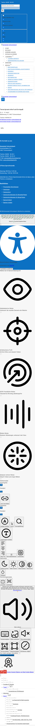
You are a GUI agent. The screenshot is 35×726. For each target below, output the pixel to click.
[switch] (1, 312)
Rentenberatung (12, 77)
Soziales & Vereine (8, 684)
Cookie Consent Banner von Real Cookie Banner (20, 672)
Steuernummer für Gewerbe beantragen (18, 91)
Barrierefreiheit (7, 200)
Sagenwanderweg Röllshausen (16, 60)
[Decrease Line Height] (1, 514)
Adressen (6, 693)
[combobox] (17, 219)
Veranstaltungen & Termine (15, 79)
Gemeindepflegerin (12, 81)
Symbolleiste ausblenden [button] (6, 268)
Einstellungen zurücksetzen (7, 655)
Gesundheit (11, 75)
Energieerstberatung (13, 73)
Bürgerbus (10, 71)
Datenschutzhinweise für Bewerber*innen (15, 195)
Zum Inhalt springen (6, 653)
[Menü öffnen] (3, 99)
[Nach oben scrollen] (1, 672)
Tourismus (6, 687)
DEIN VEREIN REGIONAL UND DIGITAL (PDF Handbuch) (20, 89)
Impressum (6, 189)
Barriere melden (7, 202)
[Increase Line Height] (1, 508)
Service (5, 696)
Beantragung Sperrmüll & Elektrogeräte (19, 69)
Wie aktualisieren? (17, 590)
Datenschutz (7, 192)
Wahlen (10, 87)
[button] (0, 225)
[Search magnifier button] (2, 10)
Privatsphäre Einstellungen (10, 187)
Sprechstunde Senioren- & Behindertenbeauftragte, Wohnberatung (19, 84)
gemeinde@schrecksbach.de (12, 158)
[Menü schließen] (0, 675)
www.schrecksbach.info (10, 160)
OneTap (12, 265)
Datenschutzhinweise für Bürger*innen (14, 197)
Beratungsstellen (13, 67)
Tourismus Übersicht (13, 58)
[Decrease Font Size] (1, 492)
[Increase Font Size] (1, 485)
